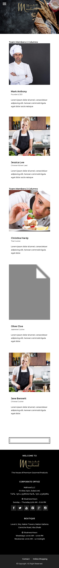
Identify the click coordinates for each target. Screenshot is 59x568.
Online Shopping (40, 559)
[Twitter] (20, 508)
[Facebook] (13, 508)
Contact (26, 559)
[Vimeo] (32, 508)
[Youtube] (26, 508)
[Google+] (39, 508)
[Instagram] (45, 508)
